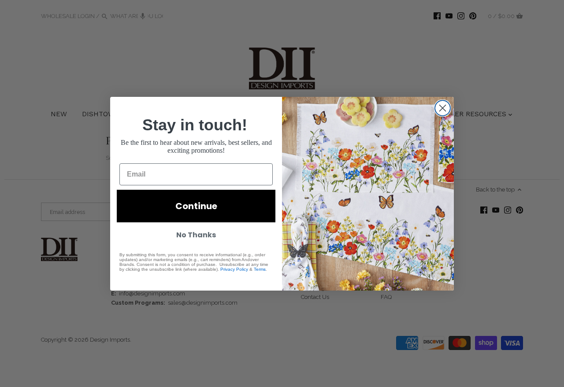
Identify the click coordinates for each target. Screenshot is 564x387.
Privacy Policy (234, 269)
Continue (196, 206)
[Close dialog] (442, 108)
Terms (260, 269)
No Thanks (196, 235)
